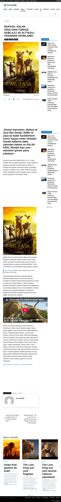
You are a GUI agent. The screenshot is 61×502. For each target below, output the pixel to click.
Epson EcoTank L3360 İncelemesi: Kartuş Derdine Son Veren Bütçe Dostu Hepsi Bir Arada (52, 104)
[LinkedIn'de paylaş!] (13, 99)
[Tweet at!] (9, 99)
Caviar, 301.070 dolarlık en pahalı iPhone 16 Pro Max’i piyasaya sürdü (12, 418)
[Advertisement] (21, 116)
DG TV (41, 10)
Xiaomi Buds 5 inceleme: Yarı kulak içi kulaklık (17, 364)
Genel (7, 21)
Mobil (10, 9)
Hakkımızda (2, 0)
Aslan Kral (15, 393)
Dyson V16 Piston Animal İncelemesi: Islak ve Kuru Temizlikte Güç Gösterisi (52, 47)
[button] (1, 465)
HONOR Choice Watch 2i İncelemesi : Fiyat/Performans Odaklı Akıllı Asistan (52, 76)
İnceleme (30, 9)
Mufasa (20, 393)
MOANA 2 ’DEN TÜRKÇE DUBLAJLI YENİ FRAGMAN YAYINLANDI (19, 271)
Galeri (36, 9)
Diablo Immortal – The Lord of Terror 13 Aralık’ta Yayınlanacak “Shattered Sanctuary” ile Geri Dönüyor (30, 419)
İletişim (11, 0)
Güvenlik (46, 9)
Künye (7, 0)
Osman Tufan (7, 484)
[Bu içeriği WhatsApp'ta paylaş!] (18, 99)
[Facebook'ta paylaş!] (5, 99)
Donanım (16, 9)
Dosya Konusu (23, 10)
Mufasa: (27, 160)
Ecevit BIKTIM (6, 95)
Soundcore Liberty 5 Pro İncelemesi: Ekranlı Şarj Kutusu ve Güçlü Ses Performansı (52, 90)
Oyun (57, 9)
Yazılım (52, 9)
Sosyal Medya (16, 0)
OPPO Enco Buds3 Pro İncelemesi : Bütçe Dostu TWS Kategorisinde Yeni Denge (51, 62)
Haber (5, 9)
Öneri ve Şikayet (33, 0)
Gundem (11, 39)
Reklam (27, 0)
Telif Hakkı (23, 0)
